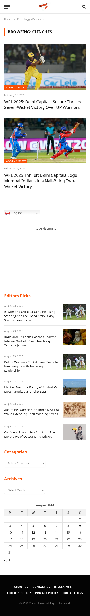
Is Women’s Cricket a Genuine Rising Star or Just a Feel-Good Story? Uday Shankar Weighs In (29, 316)
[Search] (83, 6)
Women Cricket (16, 87)
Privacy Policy (47, 593)
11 (21, 532)
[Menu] (7, 6)
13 (45, 532)
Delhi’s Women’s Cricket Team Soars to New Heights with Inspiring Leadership (31, 366)
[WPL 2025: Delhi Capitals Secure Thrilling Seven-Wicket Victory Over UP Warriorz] (45, 67)
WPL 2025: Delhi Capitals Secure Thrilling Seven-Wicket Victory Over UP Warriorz (43, 104)
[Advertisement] (45, 257)
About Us (21, 587)
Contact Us (41, 587)
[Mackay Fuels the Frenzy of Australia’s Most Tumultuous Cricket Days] (74, 387)
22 (68, 539)
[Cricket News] (45, 7)
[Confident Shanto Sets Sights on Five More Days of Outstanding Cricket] (74, 432)
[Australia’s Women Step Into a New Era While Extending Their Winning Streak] (74, 410)
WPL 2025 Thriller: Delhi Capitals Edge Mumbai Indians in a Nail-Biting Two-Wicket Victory (40, 180)
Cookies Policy (19, 593)
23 (80, 539)
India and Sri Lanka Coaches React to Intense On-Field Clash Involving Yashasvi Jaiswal (30, 341)
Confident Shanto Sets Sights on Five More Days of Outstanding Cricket (29, 434)
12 (33, 532)
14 (56, 532)
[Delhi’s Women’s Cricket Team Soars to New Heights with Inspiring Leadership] (74, 362)
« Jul (7, 560)
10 (10, 532)
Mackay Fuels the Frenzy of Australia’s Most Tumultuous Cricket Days (30, 389)
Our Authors (73, 593)
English (16, 213)
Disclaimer (63, 587)
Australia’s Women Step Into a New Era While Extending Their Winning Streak (31, 412)
